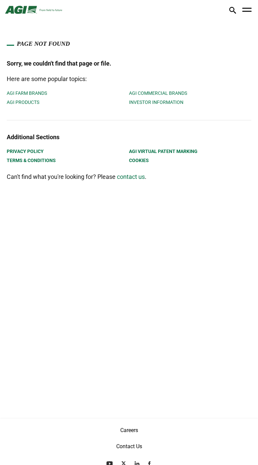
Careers (129, 430)
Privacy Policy (25, 151)
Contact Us (129, 446)
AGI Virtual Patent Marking (163, 151)
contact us (131, 176)
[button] (232, 11)
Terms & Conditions (31, 160)
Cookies (139, 160)
